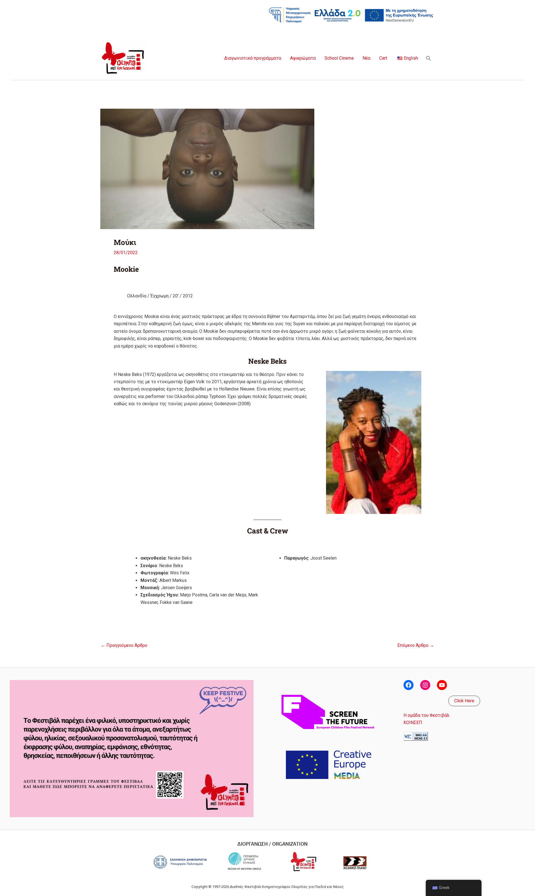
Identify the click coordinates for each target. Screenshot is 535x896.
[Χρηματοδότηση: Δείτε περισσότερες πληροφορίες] (351, 14)
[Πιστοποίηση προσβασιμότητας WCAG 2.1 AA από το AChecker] (415, 736)
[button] (428, 58)
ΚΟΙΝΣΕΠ (412, 722)
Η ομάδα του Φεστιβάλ (426, 715)
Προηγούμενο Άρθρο (124, 645)
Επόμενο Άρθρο (415, 645)
